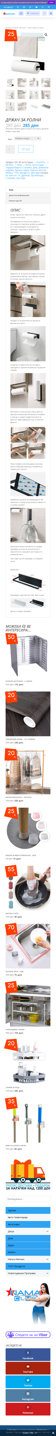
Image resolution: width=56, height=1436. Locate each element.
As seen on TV (13, 175)
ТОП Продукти (21, 172)
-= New (18, 164)
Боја (10, 139)
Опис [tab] (11, 190)
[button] (46, 35)
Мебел (9, 172)
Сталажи (10, 178)
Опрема (15, 28)
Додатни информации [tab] (19, 195)
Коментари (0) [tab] (15, 201)
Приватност (42, 1430)
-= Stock (29, 28)
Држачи (25, 175)
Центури (22, 28)
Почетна (9, 28)
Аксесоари (37, 164)
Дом (35, 167)
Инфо (51, 2)
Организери (37, 175)
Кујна (26, 170)
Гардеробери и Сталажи (18, 167)
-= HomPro (39, 162)
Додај (25, 149)
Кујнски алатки (38, 170)
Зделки (18, 170)
